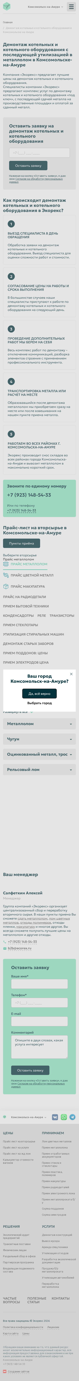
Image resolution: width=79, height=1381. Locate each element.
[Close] (71, 674)
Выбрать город (39, 703)
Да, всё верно (39, 694)
